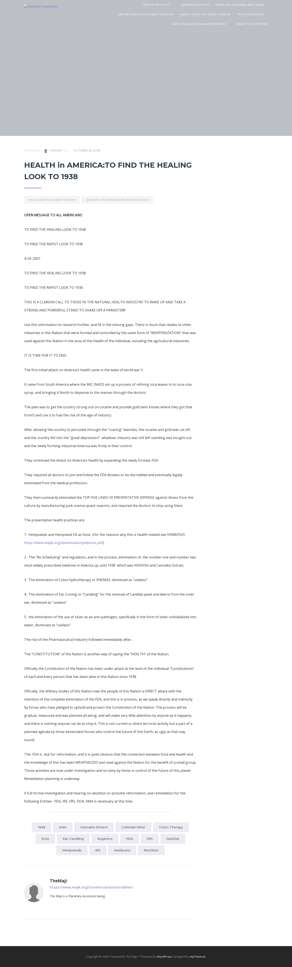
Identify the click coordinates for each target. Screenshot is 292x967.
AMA (62, 827)
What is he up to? (156, 4)
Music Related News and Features (198, 24)
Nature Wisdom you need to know (145, 14)
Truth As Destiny (250, 14)
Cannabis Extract (94, 827)
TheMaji (55, 150)
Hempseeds (72, 850)
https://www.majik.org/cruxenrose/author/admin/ (91, 887)
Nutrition (151, 850)
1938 (41, 827)
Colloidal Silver (133, 827)
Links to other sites (252, 24)
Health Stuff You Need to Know (205, 14)
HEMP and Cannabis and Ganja (240, 4)
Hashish (173, 839)
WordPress (164, 956)
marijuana (122, 850)
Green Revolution (194, 4)
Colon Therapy (171, 827)
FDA (129, 839)
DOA (45, 839)
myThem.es (197, 956)
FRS (150, 839)
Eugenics (104, 839)
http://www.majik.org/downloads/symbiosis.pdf (63, 542)
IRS (97, 850)
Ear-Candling (73, 839)
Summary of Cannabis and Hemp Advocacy (117, 199)
